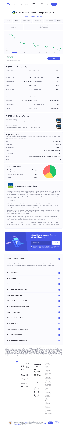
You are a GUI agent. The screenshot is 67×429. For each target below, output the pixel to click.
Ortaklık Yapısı (38, 20)
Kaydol (56, 242)
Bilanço (16, 20)
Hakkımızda (23, 362)
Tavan (35, 85)
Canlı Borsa (42, 4)
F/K (6, 96)
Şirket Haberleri (26, 20)
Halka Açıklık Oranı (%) (39, 104)
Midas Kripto (27, 375)
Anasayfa (27, 16)
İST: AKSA (8, 20)
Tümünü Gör (58, 116)
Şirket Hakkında (49, 20)
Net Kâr (35, 108)
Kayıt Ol (54, 4)
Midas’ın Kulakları (33, 4)
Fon (26, 370)
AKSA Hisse (39, 16)
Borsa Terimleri (23, 379)
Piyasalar (23, 383)
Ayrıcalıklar (23, 389)
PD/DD (35, 96)
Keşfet (54, 58)
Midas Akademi (23, 375)
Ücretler (26, 4)
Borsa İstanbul (27, 362)
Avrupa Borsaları (27, 379)
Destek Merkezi (22, 366)
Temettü (59, 20)
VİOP (27, 383)
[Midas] (8, 4)
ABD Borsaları (27, 367)
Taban (7, 85)
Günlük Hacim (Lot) (38, 81)
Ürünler (14, 4)
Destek (48, 4)
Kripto (22, 386)
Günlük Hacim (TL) (10, 81)
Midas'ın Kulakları (23, 370)
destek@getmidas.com (38, 382)
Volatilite (8, 108)
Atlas (21, 4)
